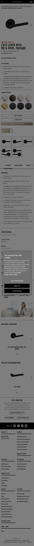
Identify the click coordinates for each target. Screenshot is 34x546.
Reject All (17, 285)
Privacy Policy (13, 274)
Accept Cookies (17, 291)
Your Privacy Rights (17, 281)
